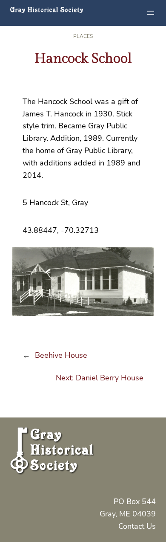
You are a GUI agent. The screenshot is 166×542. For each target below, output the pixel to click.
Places (83, 36)
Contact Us (137, 526)
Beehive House (61, 355)
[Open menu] (151, 13)
